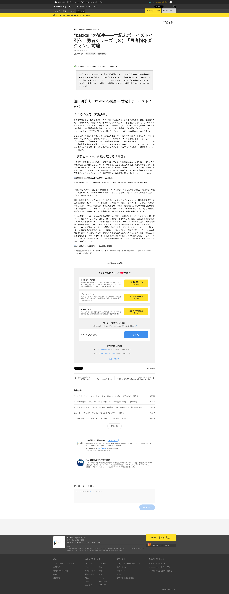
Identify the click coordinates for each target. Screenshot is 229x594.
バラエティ (103, 581)
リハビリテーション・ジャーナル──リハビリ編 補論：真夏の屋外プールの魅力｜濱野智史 (108, 407)
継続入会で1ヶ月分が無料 (161, 545)
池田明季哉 (102, 54)
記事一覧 (114, 426)
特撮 (87, 578)
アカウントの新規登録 (125, 578)
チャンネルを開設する (157, 563)
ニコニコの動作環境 (102, 349)
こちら (135, 326)
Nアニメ (93, 2)
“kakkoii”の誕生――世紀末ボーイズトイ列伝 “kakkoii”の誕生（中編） (100, 418)
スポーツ (102, 563)
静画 (63, 2)
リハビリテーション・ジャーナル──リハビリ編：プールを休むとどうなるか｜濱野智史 (107, 396)
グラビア (102, 585)
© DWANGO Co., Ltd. (169, 589)
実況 (87, 2)
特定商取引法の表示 (60, 571)
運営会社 (56, 578)
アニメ (87, 567)
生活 (100, 571)
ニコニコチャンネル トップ (63, 563)
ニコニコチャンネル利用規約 (105, 353)
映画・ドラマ (90, 571)
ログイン (151, 2)
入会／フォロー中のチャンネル (128, 563)
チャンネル (75, 2)
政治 (100, 574)
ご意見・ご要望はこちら (93, 542)
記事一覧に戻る (114, 359)
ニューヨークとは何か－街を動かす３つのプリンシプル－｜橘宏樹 (99, 413)
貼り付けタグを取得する (75, 542)
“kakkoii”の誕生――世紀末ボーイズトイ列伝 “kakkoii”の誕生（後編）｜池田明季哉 (105, 402)
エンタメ (88, 585)
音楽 (87, 581)
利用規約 (56, 567)
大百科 (83, 2)
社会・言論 (91, 7)
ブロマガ (80, 11)
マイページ (121, 571)
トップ (57, 11)
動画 (59, 2)
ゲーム (101, 578)
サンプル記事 (101, 448)
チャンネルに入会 (153, 11)
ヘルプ (55, 574)
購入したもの (122, 567)
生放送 (69, 2)
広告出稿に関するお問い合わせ (160, 571)
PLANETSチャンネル (62, 7)
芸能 (100, 567)
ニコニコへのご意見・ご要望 (160, 567)
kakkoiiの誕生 (91, 54)
